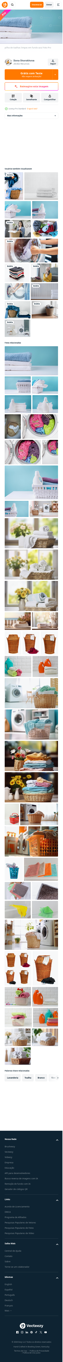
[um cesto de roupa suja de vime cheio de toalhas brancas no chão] (40, 566)
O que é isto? (32, 108)
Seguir (53, 63)
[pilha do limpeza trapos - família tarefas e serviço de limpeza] (22, 1172)
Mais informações (15, 114)
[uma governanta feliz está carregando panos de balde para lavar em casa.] (18, 275)
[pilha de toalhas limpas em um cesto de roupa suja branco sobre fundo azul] (18, 237)
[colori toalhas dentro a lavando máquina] (23, 592)
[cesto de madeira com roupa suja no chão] (18, 431)
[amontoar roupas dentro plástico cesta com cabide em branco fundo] (14, 1147)
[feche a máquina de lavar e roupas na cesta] (14, 185)
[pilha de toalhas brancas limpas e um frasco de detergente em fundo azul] (18, 544)
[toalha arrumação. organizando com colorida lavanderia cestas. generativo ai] (31, 1012)
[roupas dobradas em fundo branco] (17, 338)
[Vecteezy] (5, 5)
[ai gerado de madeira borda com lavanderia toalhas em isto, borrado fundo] (18, 830)
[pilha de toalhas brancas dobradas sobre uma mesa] (18, 394)
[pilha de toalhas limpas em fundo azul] (31, 482)
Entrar (49, 4)
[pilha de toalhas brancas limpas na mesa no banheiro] (21, 214)
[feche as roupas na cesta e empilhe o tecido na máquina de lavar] (17, 412)
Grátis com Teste (31, 74)
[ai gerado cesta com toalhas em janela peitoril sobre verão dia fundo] (31, 773)
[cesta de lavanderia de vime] (40, 851)
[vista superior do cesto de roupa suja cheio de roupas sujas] (18, 294)
